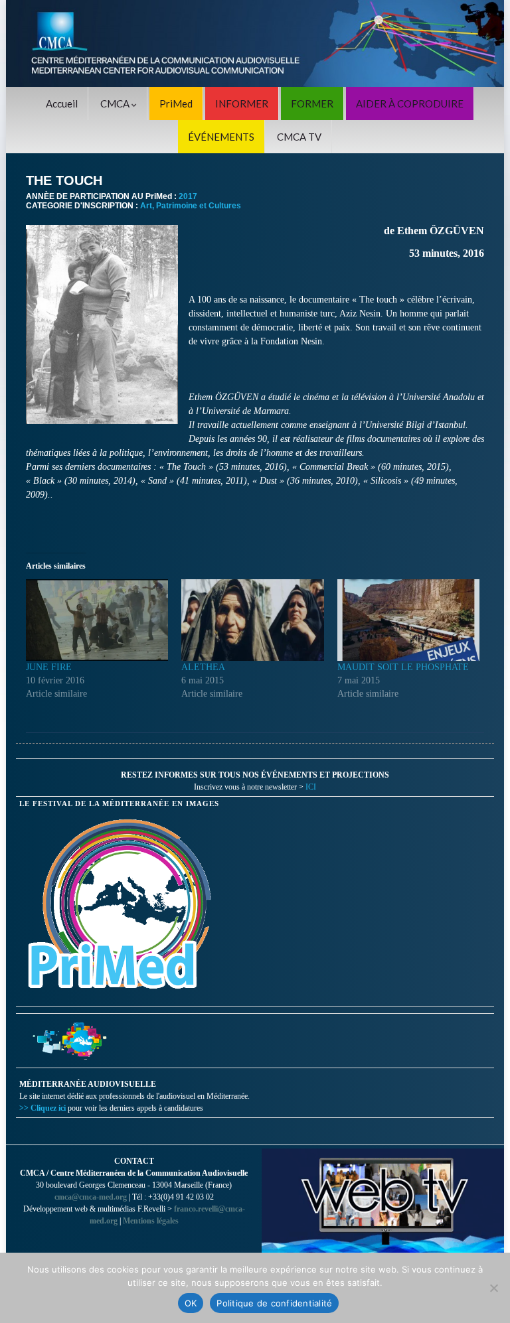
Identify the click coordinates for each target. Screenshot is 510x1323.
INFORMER (241, 103)
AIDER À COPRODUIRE (410, 103)
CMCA (115, 103)
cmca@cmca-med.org (90, 1197)
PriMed (176, 103)
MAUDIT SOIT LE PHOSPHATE (403, 667)
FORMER (312, 103)
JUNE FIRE (49, 667)
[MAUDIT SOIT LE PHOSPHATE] (408, 619)
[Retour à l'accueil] (255, 43)
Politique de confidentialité (274, 1303)
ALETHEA (203, 667)
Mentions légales (151, 1220)
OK (191, 1303)
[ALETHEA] (252, 619)
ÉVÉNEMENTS (221, 137)
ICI (310, 787)
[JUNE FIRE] (97, 619)
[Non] (493, 1287)
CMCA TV (299, 137)
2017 (188, 196)
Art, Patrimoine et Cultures (190, 205)
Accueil (62, 103)
